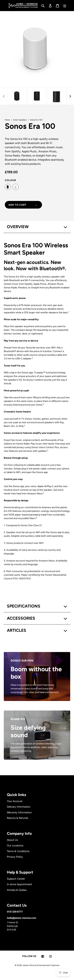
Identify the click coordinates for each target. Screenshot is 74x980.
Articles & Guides (17, 890)
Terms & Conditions (18, 851)
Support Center (16, 878)
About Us (12, 840)
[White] (16, 187)
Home (7, 120)
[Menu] (64, 5)
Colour (10, 180)
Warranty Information (19, 812)
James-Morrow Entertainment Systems (41, 965)
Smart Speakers (20, 120)
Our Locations (15, 845)
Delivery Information (18, 806)
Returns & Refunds (17, 818)
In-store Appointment (19, 884)
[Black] (8, 187)
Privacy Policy (15, 856)
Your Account (15, 801)
